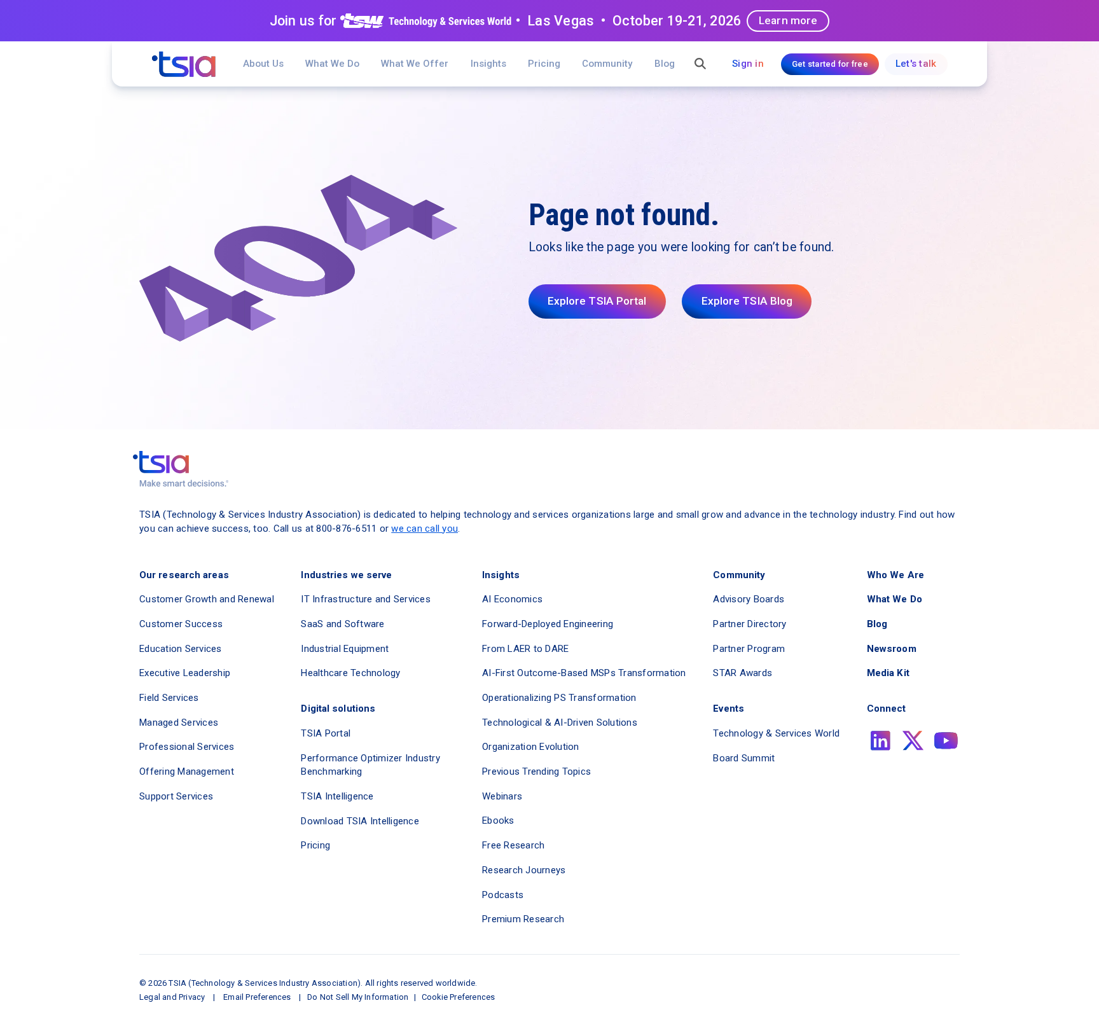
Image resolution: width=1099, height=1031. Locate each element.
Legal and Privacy (172, 997)
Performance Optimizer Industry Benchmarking (370, 765)
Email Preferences (257, 997)
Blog (664, 63)
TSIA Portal (325, 733)
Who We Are (895, 575)
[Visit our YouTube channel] (946, 740)
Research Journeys (523, 870)
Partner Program (749, 648)
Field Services (169, 697)
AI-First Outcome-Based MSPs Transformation (584, 673)
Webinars (502, 796)
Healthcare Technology (350, 673)
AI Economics (512, 599)
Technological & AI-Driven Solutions (559, 722)
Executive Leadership (184, 673)
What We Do (332, 63)
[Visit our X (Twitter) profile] (913, 740)
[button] (414, 64)
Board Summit (744, 758)
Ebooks (498, 820)
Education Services (180, 648)
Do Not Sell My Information (357, 997)
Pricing (544, 63)
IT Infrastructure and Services (366, 599)
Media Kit (888, 673)
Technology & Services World (776, 733)
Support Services (176, 796)
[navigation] (184, 64)
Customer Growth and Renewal (206, 599)
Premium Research (523, 919)
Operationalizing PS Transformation (559, 697)
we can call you (424, 528)
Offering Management (186, 771)
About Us (263, 63)
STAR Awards (742, 673)
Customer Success (181, 624)
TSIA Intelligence (337, 796)
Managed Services (178, 722)
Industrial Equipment (345, 648)
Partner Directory (749, 624)
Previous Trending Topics (536, 771)
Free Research (513, 845)
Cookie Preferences (458, 997)
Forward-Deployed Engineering (547, 624)
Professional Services (186, 746)
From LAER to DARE (525, 648)
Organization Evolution (530, 746)
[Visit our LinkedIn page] (880, 740)
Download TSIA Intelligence (360, 821)
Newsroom (891, 648)
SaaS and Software (342, 624)
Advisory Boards (748, 599)
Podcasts (502, 895)
